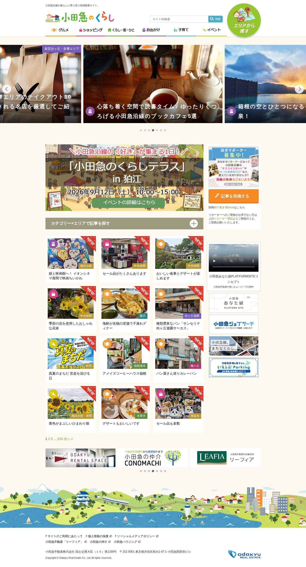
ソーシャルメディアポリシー (136, 536)
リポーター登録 (223, 218)
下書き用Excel (225, 207)
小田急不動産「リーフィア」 (64, 541)
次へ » (68, 439)
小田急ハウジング (125, 541)
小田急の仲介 (98, 541)
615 (60, 439)
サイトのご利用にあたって (65, 536)
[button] (141, 471)
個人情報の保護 (98, 536)
